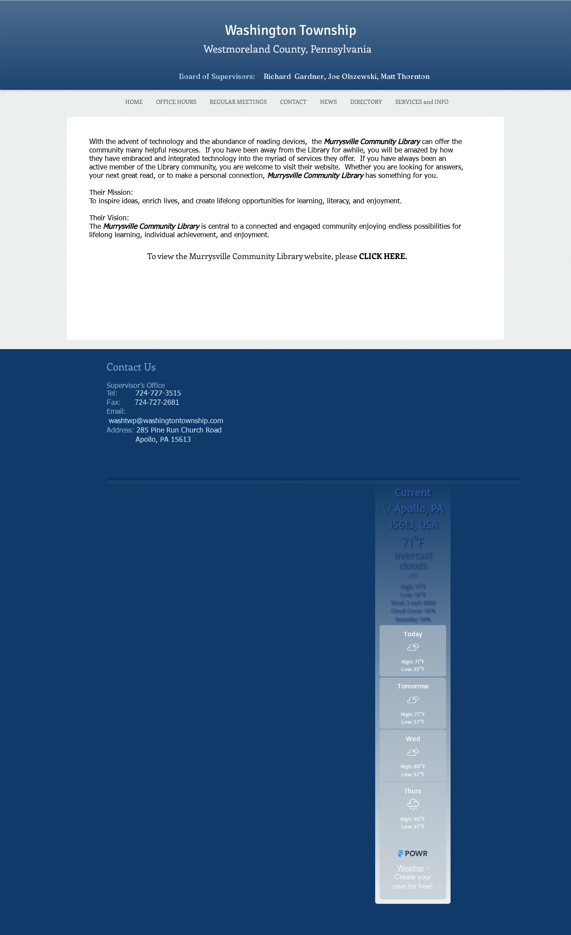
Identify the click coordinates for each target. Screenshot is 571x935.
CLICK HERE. (383, 256)
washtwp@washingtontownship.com (166, 421)
